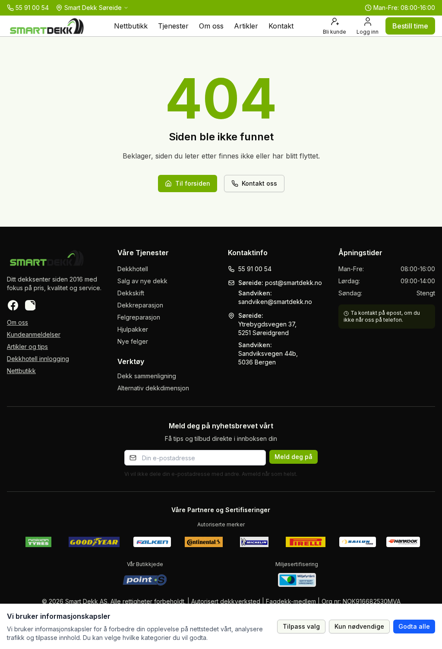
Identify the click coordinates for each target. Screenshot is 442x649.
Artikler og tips (27, 346)
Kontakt (281, 26)
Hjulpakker (132, 329)
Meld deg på (294, 456)
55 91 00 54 (255, 268)
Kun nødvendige (359, 626)
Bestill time (410, 26)
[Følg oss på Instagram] (30, 305)
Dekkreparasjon (140, 305)
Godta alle (414, 626)
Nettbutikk (131, 26)
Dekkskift (130, 293)
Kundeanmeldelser (33, 334)
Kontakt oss (259, 183)
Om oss (211, 26)
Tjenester (173, 26)
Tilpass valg (301, 626)
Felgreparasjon (138, 317)
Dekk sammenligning (146, 376)
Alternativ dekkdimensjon (153, 388)
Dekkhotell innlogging (38, 358)
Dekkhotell (132, 268)
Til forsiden (192, 183)
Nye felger (132, 341)
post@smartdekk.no (293, 282)
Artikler (246, 26)
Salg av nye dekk (142, 281)
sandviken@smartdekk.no (275, 301)
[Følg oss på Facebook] (12, 305)
